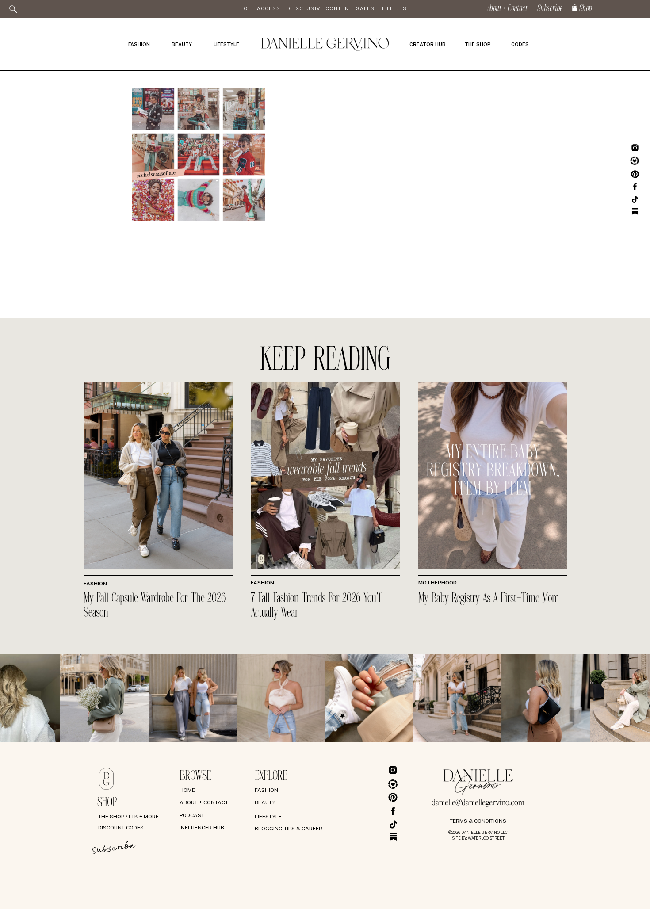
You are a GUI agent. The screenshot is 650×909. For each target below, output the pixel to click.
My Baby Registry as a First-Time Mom (488, 599)
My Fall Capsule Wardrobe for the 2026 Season (155, 606)
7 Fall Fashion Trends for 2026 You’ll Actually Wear (317, 606)
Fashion (95, 584)
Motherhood (437, 583)
